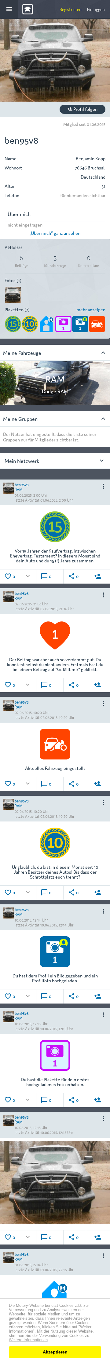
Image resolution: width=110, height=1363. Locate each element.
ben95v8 (22, 484)
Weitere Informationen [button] (28, 1340)
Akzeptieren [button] (55, 1351)
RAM (19, 489)
